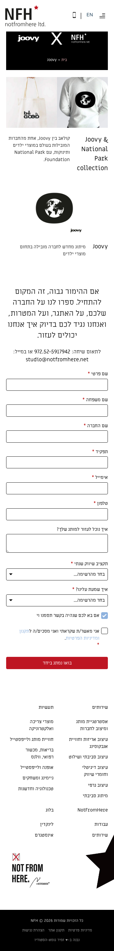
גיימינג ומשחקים (38, 778)
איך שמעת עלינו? (90, 589)
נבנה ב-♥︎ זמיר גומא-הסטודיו (57, 939)
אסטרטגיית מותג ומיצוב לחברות (92, 725)
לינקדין (46, 824)
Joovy (100, 246)
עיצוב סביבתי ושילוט (88, 757)
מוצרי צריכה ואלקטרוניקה (41, 725)
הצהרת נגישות (33, 930)
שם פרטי (98, 374)
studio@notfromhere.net (57, 359)
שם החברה (96, 426)
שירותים (100, 835)
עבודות (101, 824)
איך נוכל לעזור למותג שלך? (82, 529)
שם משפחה (95, 400)
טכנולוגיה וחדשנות (35, 789)
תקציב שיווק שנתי (89, 564)
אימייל (100, 477)
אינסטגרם (44, 835)
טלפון (101, 503)
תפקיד (100, 452)
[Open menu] (102, 15)
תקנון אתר (56, 930)
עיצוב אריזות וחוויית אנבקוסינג (88, 743)
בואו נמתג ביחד (57, 663)
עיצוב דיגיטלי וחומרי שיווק (95, 771)
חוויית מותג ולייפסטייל (31, 739)
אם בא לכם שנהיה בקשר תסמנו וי (68, 615)
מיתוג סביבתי (95, 796)
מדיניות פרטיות (80, 930)
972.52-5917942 (52, 351)
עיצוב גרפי (98, 785)
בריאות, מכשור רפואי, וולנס (39, 753)
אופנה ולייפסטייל (36, 767)
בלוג (49, 810)
